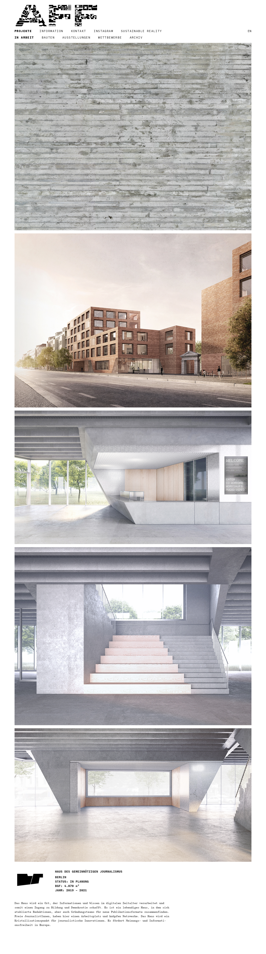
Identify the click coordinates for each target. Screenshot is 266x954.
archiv (136, 37)
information (51, 31)
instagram (103, 31)
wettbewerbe (110, 37)
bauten (48, 37)
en (249, 31)
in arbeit (24, 37)
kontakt (78, 31)
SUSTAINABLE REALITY (141, 31)
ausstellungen (76, 37)
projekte (23, 31)
